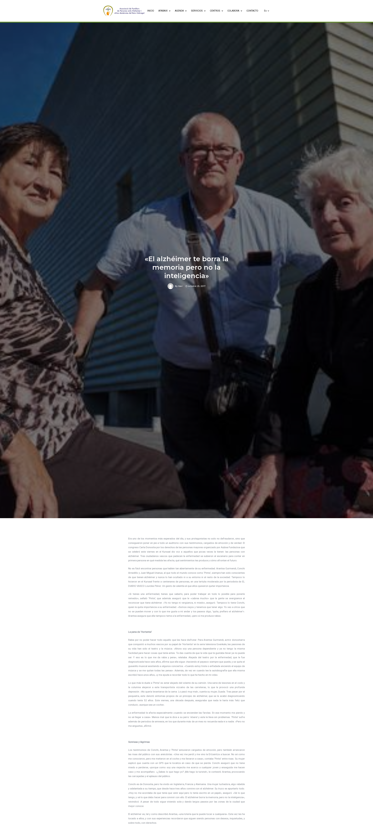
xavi (180, 286)
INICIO (150, 10)
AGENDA (179, 10)
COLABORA (233, 10)
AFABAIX (163, 10)
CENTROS (215, 10)
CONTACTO (252, 10)
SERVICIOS (197, 10)
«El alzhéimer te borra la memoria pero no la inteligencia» (186, 267)
